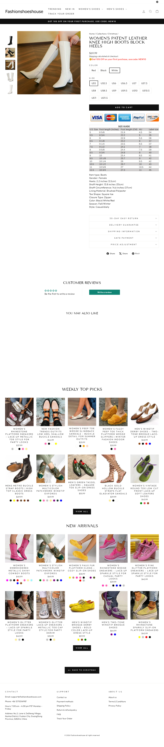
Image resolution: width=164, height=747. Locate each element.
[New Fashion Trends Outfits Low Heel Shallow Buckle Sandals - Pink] (45, 443)
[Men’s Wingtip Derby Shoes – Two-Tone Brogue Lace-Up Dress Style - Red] (146, 443)
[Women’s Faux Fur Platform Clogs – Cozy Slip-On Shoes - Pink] (80, 577)
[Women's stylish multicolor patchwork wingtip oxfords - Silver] (47, 500)
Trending (54, 9)
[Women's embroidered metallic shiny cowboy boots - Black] (14, 580)
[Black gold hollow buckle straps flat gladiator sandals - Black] (113, 500)
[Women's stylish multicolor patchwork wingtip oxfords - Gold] (50, 500)
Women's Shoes (90, 9)
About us (113, 697)
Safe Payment (124, 238)
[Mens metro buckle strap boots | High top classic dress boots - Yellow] (14, 500)
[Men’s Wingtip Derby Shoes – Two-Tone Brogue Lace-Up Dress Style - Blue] (150, 443)
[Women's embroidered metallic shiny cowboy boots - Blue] (17, 583)
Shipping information (124, 231)
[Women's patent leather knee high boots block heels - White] (26, 372)
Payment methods (65, 701)
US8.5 (104, 90)
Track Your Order (64, 718)
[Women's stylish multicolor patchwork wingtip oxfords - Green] (40, 500)
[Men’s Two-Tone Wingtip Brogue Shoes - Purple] (111, 634)
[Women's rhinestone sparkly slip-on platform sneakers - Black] (150, 637)
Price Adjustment (124, 244)
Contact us (62, 697)
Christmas (112, 34)
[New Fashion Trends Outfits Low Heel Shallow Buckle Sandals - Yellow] (56, 443)
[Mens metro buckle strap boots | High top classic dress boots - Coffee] (21, 500)
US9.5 (124, 90)
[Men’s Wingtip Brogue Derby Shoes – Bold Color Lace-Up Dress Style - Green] (85, 639)
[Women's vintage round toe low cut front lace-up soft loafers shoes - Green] (141, 503)
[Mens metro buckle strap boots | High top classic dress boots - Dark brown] (28, 500)
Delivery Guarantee (124, 225)
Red (94, 70)
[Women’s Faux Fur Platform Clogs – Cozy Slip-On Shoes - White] (87, 577)
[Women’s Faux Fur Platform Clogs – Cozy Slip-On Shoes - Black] (84, 577)
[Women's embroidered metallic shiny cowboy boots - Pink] (24, 580)
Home (92, 34)
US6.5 (124, 83)
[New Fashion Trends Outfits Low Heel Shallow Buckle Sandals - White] (52, 443)
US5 (94, 83)
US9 (114, 90)
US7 (134, 83)
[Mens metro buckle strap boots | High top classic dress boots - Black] (10, 500)
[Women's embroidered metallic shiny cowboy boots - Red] (17, 580)
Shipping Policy (63, 706)
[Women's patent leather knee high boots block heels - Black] (23, 372)
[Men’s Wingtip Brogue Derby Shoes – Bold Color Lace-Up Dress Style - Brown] (82, 639)
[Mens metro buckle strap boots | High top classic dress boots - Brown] (24, 500)
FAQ (59, 714)
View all (82, 511)
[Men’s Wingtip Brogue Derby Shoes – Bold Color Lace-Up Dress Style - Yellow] (78, 639)
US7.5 (144, 83)
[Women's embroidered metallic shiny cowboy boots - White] (21, 580)
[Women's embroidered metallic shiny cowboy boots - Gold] (28, 580)
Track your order (61, 13)
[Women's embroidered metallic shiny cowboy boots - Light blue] (31, 580)
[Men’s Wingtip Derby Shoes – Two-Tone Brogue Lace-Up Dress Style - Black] (143, 443)
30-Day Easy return (124, 218)
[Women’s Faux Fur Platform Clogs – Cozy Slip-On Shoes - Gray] (84, 580)
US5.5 (104, 83)
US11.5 (104, 97)
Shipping (93, 56)
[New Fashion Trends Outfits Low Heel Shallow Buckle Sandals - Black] (49, 443)
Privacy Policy (115, 706)
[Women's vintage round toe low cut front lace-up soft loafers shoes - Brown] (148, 503)
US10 (134, 90)
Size (92, 78)
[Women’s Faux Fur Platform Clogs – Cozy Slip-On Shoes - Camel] (73, 577)
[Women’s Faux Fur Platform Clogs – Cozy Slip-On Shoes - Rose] (77, 577)
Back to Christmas (84, 670)
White (114, 70)
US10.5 (146, 90)
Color (93, 65)
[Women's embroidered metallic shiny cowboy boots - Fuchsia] (7, 580)
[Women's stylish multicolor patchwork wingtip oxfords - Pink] (44, 500)
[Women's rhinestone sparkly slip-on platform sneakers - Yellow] (139, 637)
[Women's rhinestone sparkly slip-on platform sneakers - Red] (146, 637)
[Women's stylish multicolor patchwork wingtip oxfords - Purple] (54, 500)
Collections (101, 34)
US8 (94, 90)
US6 (114, 83)
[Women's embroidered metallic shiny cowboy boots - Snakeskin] (10, 580)
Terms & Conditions (117, 701)
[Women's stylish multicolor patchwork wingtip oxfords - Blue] (61, 500)
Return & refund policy (67, 710)
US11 (94, 97)
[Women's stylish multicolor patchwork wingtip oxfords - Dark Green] (57, 500)
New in (70, 9)
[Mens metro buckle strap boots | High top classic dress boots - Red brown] (17, 500)
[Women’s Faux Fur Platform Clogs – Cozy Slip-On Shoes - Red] (80, 580)
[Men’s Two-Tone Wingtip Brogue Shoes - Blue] (115, 634)
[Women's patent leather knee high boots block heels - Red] (20, 372)
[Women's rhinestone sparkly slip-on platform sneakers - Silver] (143, 637)
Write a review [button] (104, 292)
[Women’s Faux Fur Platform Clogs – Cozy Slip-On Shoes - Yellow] (70, 577)
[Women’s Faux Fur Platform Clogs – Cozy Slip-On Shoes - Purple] (90, 577)
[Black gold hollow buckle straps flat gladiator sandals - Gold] (110, 500)
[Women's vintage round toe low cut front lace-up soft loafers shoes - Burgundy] (144, 503)
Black (103, 70)
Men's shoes (116, 9)
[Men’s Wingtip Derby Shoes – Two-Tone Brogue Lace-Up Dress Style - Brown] (139, 443)
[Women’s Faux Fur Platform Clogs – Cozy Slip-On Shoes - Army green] (94, 577)
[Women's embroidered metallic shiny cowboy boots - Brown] (21, 583)
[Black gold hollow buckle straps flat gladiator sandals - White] (117, 500)
